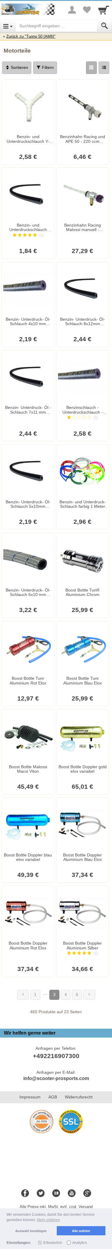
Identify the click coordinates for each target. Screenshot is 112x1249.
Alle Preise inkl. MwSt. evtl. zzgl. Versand (56, 1206)
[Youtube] (71, 1193)
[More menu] (72, 9)
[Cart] (103, 9)
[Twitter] (40, 1193)
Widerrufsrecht (79, 1097)
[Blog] (56, 1193)
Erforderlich (52, 1243)
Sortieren (19, 67)
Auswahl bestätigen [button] (31, 1231)
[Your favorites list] (87, 9)
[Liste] (104, 67)
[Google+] (87, 1193)
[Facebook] (25, 1193)
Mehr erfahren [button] (48, 1220)
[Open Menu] (7, 25)
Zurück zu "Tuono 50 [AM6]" (31, 36)
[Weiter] (89, 995)
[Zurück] (23, 995)
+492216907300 (56, 1055)
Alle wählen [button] (81, 1231)
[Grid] (91, 67)
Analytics (79, 1243)
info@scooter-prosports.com (56, 1078)
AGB (52, 1097)
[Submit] (105, 26)
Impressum (30, 1097)
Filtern (47, 67)
